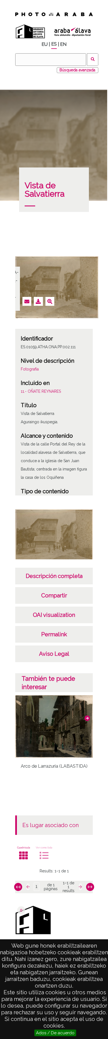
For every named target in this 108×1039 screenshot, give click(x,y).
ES (54, 44)
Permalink (54, 634)
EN (63, 44)
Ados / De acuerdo (55, 1032)
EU (45, 44)
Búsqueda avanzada (77, 70)
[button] (87, 718)
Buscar (92, 59)
